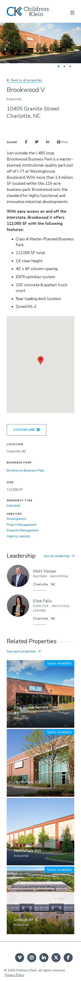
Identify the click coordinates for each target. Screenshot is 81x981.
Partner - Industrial (51, 576)
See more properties (21, 651)
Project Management (21, 525)
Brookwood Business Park (25, 470)
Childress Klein (26, 970)
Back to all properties (26, 80)
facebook (68, 957)
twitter (56, 957)
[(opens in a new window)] (26, 142)
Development (16, 519)
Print (64, 142)
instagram (31, 957)
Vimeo (19, 957)
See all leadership (57, 556)
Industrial (13, 505)
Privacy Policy (14, 975)
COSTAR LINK (24, 430)
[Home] (28, 11)
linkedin (43, 957)
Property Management (22, 530)
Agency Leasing (18, 536)
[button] (6, 43)
